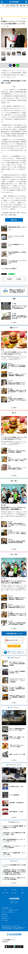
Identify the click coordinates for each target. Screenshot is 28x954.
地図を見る (14, 220)
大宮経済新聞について (6, 907)
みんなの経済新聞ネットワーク (14, 934)
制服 (7, 26)
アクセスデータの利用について (8, 912)
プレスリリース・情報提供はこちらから (10, 910)
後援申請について (5, 918)
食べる (7, 5)
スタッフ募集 (5, 920)
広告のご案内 (5, 916)
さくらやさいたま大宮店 (8, 268)
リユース (3, 26)
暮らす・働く (22, 5)
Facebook (12, 902)
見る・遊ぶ (13, 5)
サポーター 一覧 (14, 646)
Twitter (16, 902)
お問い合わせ (5, 914)
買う (18, 5)
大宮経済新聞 (14, 2)
